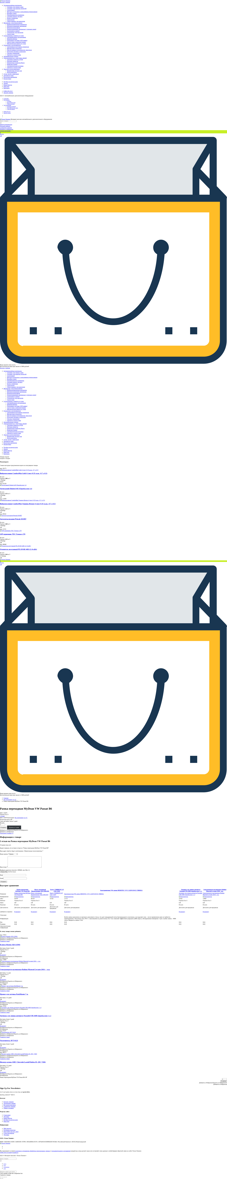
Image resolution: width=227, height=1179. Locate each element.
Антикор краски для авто (14, 16)
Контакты (6, 88)
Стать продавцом (11, 109)
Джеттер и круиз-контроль (12, 69)
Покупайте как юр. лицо (12, 108)
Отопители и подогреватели (12, 45)
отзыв (2, 816)
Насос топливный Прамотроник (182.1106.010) (40, 890)
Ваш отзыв (4, 867)
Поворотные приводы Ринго (16, 63)
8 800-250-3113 (8, 91)
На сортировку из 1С (10, 799)
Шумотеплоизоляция (13, 27)
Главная (6, 798)
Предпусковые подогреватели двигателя (19, 50)
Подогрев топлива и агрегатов (16, 51)
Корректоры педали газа (14, 71)
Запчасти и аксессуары (14, 55)
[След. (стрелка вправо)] (2, 1178)
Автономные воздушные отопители (18, 47)
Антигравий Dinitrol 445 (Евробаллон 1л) (16, 489)
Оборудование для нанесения (16, 21)
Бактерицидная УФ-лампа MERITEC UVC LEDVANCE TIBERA (121, 890)
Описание (3, 833)
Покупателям (7, 100)
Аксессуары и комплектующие (16, 42)
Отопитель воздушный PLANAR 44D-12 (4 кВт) (18, 549)
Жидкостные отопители (14, 48)
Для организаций (7, 105)
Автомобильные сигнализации (16, 37)
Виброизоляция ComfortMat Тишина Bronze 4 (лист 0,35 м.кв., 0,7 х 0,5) (28, 504)
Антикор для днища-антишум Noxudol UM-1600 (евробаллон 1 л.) (190, 890)
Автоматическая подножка (15, 66)
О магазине (6, 98)
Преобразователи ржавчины (15, 15)
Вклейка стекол (11, 13)
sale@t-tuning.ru (13, 1152)
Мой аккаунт (7, 1128)
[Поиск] (0, 123)
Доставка (9, 101)
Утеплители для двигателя (15, 32)
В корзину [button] (17, 911)
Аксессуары (10, 34)
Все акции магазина (10, 1105)
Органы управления (13, 53)
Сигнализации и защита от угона (14, 35)
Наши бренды (8, 85)
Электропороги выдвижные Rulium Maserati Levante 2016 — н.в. (25, 969)
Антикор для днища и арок (15, 7)
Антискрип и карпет (13, 31)
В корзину (3, 827)
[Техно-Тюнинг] (5, 1)
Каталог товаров (5, 368)
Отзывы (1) (9, 833)
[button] (14, 830)
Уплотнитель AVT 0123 (9, 1040)
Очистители (10, 19)
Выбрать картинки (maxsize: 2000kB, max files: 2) (15, 870)
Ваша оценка (4, 854)
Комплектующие (12, 64)
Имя (1, 875)
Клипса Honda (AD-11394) (10, 945)
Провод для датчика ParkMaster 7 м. (14, 994)
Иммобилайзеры (12, 39)
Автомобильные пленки (11, 56)
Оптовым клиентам (11, 106)
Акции (6, 83)
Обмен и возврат (11, 104)
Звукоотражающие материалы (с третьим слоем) (21, 29)
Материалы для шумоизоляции (13, 23)
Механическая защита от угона (16, 43)
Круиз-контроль (12, 72)
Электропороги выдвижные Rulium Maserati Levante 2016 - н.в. (214, 890)
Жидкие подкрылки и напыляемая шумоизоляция (22, 11)
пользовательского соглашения (61, 1151)
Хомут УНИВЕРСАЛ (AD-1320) (57, 890)
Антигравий (11, 10)
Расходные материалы (10, 77)
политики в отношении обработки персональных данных (32, 1151)
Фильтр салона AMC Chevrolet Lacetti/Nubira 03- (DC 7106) (23, 1062)
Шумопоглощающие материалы (16, 26)
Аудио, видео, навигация (11, 74)
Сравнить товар (5, 941)
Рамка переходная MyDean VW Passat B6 (22, 890)
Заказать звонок (8, 92)
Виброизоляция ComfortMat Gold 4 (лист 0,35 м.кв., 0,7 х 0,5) (23, 473)
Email (1, 878)
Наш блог (6, 86)
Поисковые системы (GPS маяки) (17, 40)
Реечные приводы (12, 61)
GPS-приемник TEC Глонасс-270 (12, 534)
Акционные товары (10, 1103)
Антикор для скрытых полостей (16, 8)
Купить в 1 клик (14, 827)
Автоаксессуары (8, 75)
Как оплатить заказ (11, 102)
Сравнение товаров (9, 1106)
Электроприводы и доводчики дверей (15, 58)
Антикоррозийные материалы (13, 5)
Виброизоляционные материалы (17, 24)
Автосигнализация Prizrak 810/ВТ (13, 519)
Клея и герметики (12, 18)
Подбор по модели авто (11, 81)
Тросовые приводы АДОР (15, 59)
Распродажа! (7, 78)
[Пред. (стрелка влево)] (0, 1178)
